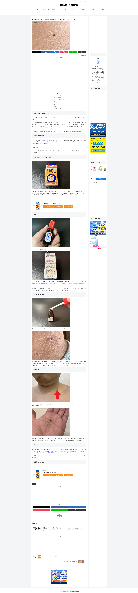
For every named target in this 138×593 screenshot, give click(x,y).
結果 (55, 106)
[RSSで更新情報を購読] (60, 516)
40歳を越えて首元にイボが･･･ (60, 95)
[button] (82, 52)
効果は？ (55, 104)
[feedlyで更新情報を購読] (58, 516)
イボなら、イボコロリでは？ (59, 99)
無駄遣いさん (98, 66)
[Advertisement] (59, 66)
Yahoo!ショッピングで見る (69, 206)
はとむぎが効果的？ (58, 97)
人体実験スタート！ (58, 102)
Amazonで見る (48, 206)
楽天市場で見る (58, 206)
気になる (35, 483)
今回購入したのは (57, 108)
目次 (58, 93)
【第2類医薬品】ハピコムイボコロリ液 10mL (52, 203)
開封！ (55, 101)
